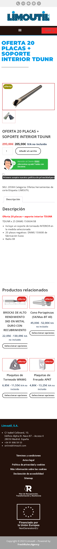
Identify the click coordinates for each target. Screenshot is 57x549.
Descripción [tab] (13, 199)
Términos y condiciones (28, 455)
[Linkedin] (34, 3)
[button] (19, 29)
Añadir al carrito (28, 151)
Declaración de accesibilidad (28, 473)
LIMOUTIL (23, 190)
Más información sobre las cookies (28, 469)
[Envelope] (23, 3)
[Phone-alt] (18, 3)
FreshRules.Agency (28, 544)
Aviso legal (28, 460)
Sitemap (28, 478)
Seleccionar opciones (16, 345)
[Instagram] (39, 3)
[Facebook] (29, 3)
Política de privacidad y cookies (28, 464)
